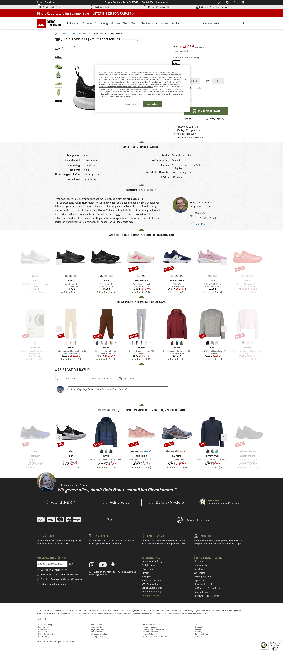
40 (198, 88)
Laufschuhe (84, 33)
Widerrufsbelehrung (151, 591)
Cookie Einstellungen (152, 587)
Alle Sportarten (149, 23)
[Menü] (280, 642)
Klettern (115, 23)
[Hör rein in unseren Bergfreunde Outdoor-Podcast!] (115, 565)
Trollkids (198, 636)
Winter (134, 23)
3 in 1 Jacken (96, 624)
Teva (197, 624)
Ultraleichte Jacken (99, 634)
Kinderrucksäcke (150, 631)
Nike (58, 39)
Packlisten (42, 631)
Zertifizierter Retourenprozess (199, 520)
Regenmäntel (96, 627)
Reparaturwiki (212, 595)
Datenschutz (153, 584)
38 (216, 81)
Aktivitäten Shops (46, 624)
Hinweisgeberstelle (203, 584)
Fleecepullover (97, 636)
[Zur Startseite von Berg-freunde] (50, 23)
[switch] (275, 649)
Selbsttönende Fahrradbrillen (155, 636)
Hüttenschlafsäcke (151, 624)
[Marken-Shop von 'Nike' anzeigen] (59, 48)
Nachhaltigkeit (201, 592)
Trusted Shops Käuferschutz (191, 137)
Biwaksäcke (148, 634)
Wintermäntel (97, 631)
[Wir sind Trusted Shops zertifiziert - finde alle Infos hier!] (203, 502)
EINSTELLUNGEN (130, 104)
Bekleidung (73, 23)
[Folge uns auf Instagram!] (94, 565)
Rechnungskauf (102, 7)
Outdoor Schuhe (68, 33)
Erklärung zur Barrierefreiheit (208, 588)
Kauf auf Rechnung (186, 133)
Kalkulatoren (43, 627)
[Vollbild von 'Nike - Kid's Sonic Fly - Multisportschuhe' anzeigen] (74, 47)
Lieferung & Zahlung (152, 561)
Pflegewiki (199, 595)
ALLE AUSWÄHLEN (152, 104)
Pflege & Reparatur (46, 634)
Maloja (198, 629)
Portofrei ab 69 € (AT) (52, 7)
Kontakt (145, 572)
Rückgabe (146, 576)
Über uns (198, 561)
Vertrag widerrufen (151, 595)
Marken (165, 23)
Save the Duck (201, 634)
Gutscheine (199, 572)
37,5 (205, 81)
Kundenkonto (200, 565)
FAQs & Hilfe (147, 569)
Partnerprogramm (202, 576)
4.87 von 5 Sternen (216, 7)
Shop (39, 2)
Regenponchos (97, 629)
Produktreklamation (151, 580)
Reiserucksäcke (150, 627)
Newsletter (199, 569)
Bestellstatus (148, 565)
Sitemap (73, 641)
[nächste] (224, 262)
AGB (144, 584)
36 (192, 81)
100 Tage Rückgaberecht (158, 7)
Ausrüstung (101, 23)
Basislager (50, 2)
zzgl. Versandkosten (181, 51)
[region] (142, 88)
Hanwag (198, 631)
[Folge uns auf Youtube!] (105, 565)
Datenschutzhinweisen (122, 96)
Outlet (175, 23)
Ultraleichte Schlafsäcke (153, 629)
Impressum (199, 580)
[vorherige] (59, 262)
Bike (125, 23)
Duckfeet (199, 627)
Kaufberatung (44, 629)
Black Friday (43, 636)
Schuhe (87, 23)
